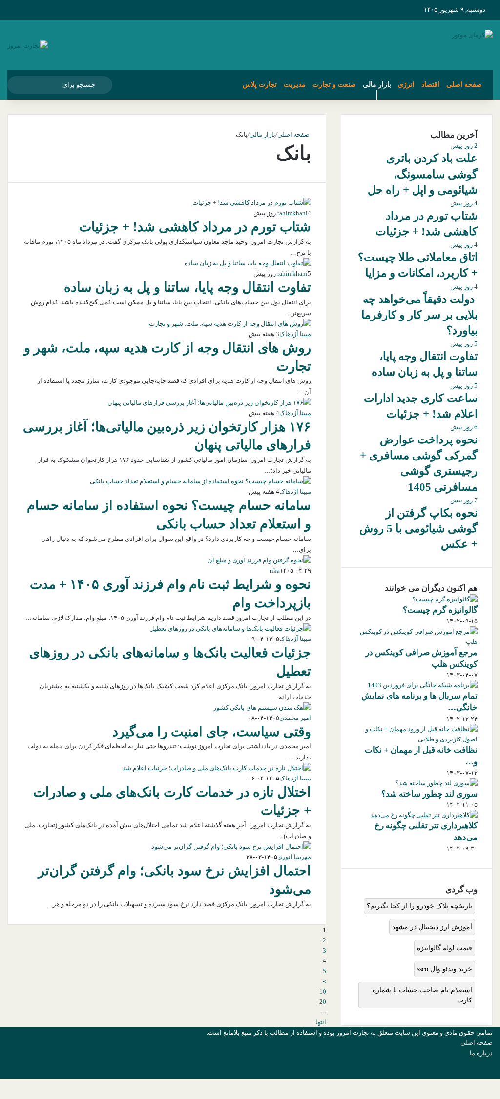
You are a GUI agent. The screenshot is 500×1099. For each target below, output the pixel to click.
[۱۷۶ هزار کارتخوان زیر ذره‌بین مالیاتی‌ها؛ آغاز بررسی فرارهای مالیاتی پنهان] (209, 402)
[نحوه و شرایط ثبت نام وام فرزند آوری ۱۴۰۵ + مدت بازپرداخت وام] (259, 560)
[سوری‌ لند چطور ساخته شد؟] (437, 783)
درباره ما (481, 1053)
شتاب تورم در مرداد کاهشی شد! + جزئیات (195, 227)
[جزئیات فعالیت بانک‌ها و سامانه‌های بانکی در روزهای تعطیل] (230, 628)
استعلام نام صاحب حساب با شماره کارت (422, 995)
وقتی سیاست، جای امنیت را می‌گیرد (211, 731)
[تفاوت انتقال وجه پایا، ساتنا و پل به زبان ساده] (248, 263)
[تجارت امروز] (27, 45)
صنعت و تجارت (334, 84)
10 (322, 991)
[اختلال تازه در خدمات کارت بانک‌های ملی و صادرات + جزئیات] (217, 768)
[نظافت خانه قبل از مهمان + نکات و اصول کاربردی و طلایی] (417, 739)
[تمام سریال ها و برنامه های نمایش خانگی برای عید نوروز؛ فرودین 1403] (423, 685)
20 (322, 1001)
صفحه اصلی (464, 84)
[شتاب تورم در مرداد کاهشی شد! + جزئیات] (251, 202)
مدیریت (295, 84)
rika (275, 570)
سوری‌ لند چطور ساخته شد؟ (429, 794)
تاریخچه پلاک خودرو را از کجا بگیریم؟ (419, 906)
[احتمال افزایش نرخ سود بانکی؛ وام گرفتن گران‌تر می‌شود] (231, 846)
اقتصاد (430, 84)
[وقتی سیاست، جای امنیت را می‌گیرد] (262, 707)
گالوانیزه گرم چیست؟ (440, 610)
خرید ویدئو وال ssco (444, 969)
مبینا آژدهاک (295, 334)
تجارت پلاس (260, 84)
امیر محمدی (295, 717)
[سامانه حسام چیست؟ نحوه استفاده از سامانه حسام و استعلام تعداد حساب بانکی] (200, 481)
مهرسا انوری (294, 856)
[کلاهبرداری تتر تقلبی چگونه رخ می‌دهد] (424, 815)
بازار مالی (377, 84)
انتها (320, 1022)
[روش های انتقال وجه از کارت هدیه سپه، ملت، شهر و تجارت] (230, 323)
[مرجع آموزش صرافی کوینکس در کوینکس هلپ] (417, 641)
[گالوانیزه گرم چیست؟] (445, 599)
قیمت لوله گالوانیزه (444, 948)
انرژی (406, 84)
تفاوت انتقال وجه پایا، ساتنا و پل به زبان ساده (187, 287)
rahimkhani (292, 213)
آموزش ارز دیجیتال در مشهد (432, 927)
